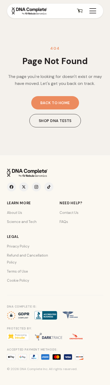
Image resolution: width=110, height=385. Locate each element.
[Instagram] (36, 186)
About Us (14, 212)
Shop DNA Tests (55, 120)
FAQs (64, 221)
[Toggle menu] (93, 11)
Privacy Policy (18, 246)
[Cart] (80, 11)
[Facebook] (11, 186)
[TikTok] (48, 186)
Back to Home (55, 102)
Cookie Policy (18, 280)
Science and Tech (22, 221)
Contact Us (69, 212)
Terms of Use (17, 271)
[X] (23, 186)
